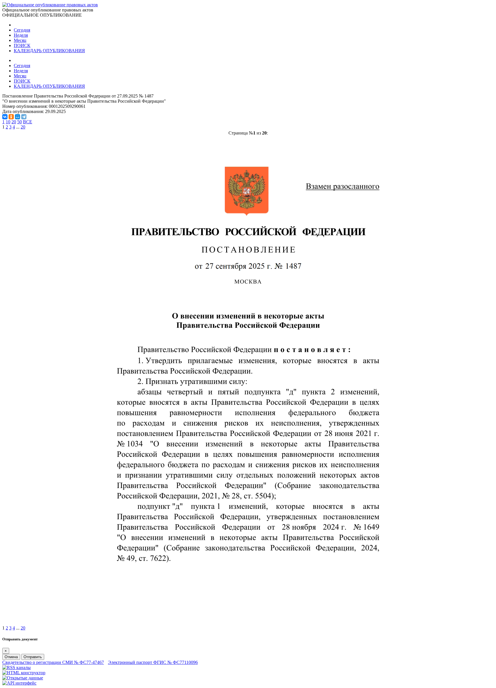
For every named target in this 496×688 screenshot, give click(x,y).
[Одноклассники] (11, 116)
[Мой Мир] (17, 116)
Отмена (11, 657)
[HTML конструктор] (23, 672)
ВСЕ (27, 121)
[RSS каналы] (16, 667)
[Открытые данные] (22, 677)
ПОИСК (22, 45)
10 (8, 121)
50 (19, 121)
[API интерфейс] (19, 683)
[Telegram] (23, 116)
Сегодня (22, 30)
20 (13, 121)
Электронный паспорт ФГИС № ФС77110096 (153, 662)
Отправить (33, 657)
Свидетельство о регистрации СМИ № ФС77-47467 (53, 662)
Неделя (21, 35)
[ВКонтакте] (4, 116)
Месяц (20, 40)
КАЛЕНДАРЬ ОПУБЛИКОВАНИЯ (49, 50)
